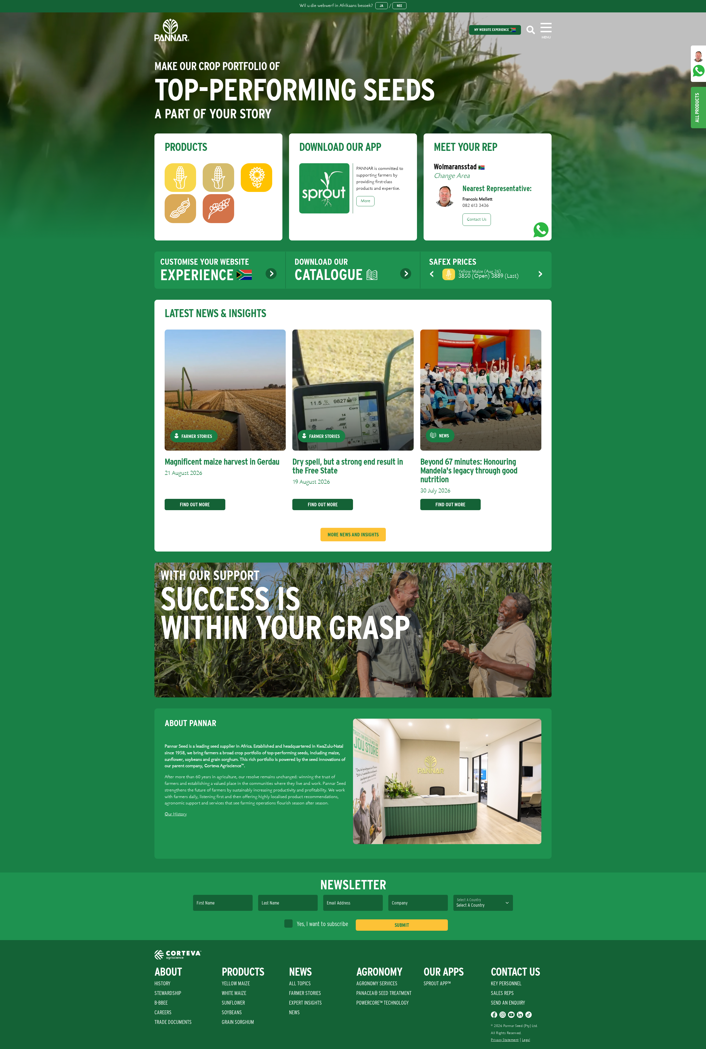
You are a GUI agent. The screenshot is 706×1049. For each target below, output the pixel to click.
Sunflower (233, 1002)
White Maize (234, 993)
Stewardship (167, 993)
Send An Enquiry (508, 1002)
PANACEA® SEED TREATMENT (383, 993)
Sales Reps (502, 993)
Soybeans (232, 1012)
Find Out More (195, 504)
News (294, 1012)
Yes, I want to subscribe (322, 923)
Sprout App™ (437, 983)
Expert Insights (305, 1002)
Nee (399, 6)
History (162, 983)
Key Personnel (506, 983)
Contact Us (476, 219)
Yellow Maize (236, 983)
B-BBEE (161, 1002)
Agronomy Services (376, 983)
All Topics (300, 983)
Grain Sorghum (238, 1022)
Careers (163, 1012)
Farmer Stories (305, 993)
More (365, 201)
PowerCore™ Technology (382, 1002)
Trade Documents (173, 1022)
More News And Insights (353, 534)
